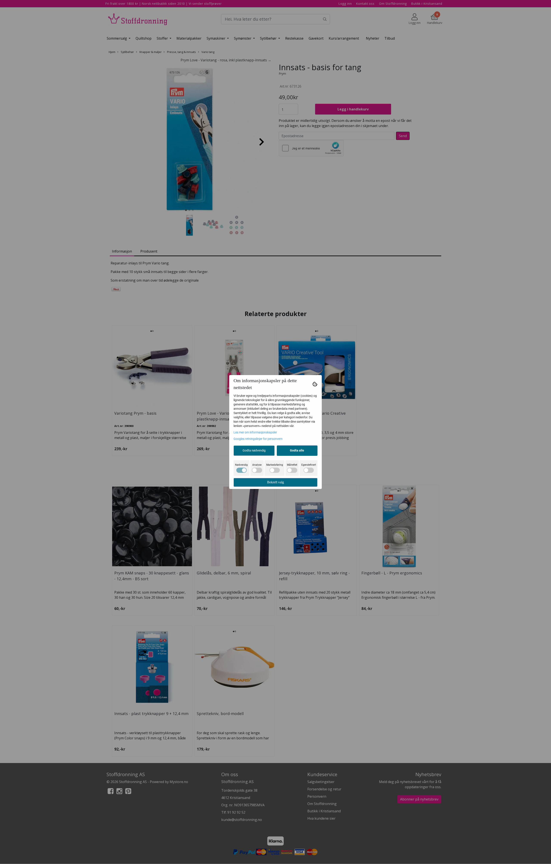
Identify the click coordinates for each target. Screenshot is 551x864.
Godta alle (297, 450)
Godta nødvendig (254, 450)
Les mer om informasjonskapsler (255, 432)
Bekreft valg (275, 482)
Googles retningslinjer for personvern (258, 439)
